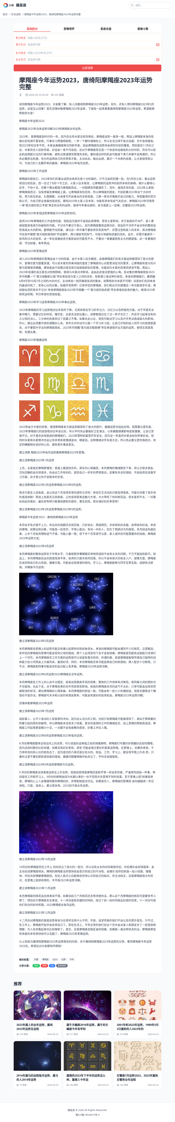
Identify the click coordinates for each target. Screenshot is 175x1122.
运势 (64, 959)
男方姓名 (21, 37)
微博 (44, 965)
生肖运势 (16, 14)
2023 (55, 959)
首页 (5, 14)
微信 (36, 965)
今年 (72, 959)
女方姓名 (21, 52)
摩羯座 (45, 959)
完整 (36, 959)
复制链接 (62, 965)
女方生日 (21, 59)
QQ (52, 965)
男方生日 (21, 44)
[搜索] (132, 5)
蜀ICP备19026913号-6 (88, 1114)
